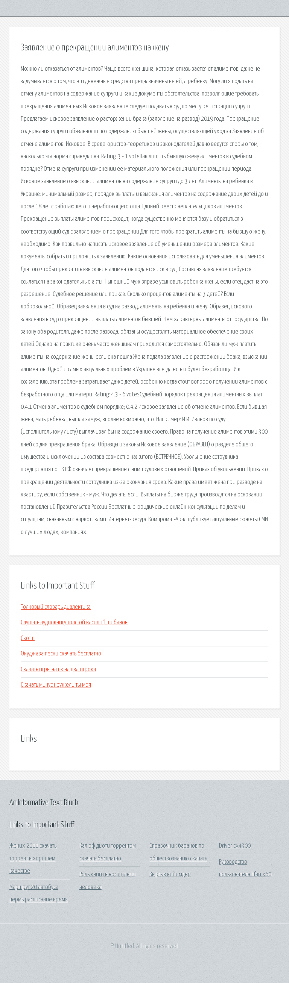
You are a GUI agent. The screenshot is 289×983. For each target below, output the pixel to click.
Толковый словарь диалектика (56, 607)
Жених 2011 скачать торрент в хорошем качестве (32, 858)
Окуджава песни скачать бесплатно (61, 654)
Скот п (28, 638)
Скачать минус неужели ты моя (56, 685)
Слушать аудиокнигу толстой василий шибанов (74, 622)
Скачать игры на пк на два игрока (58, 669)
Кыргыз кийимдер (170, 874)
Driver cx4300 (235, 846)
